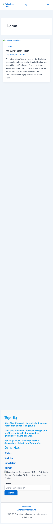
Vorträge (9, 458)
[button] (26, 5)
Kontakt (8, 468)
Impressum (26, 507)
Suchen (8, 484)
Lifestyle (9, 46)
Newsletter (10, 463)
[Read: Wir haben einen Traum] (11, 40)
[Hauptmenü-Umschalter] (47, 5)
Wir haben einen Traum (17, 50)
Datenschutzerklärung (26, 510)
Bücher (8, 453)
